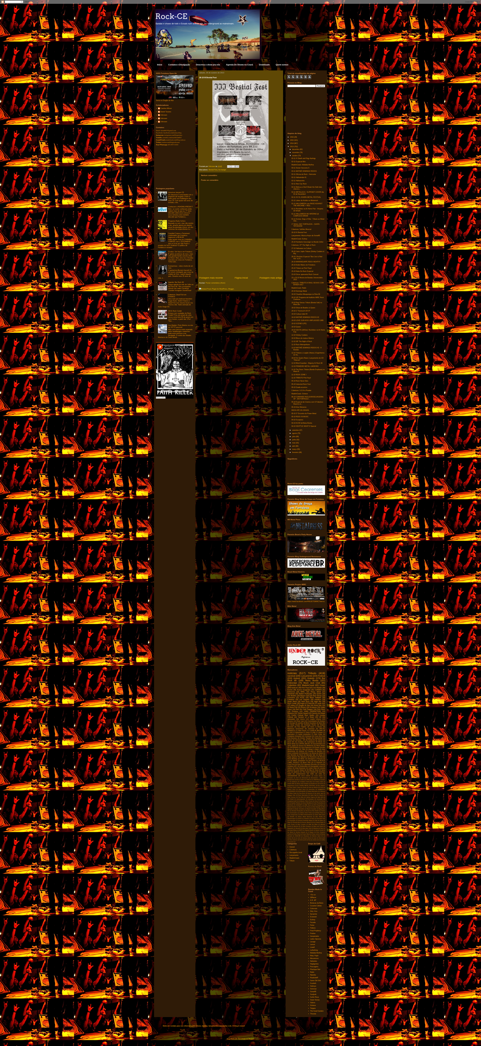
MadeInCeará (308, 685)
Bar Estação (317, 807)
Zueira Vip (290, 838)
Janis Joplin (291, 745)
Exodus (322, 721)
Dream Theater (305, 738)
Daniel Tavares (165, 112)
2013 (292, 146)
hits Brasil (290, 799)
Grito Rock (321, 709)
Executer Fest (321, 818)
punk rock (321, 703)
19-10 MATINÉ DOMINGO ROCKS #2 (305, 317)
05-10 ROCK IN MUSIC (300, 417)
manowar (311, 728)
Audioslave (311, 742)
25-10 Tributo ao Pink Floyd (301, 268)
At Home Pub (292, 707)
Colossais (313, 908)
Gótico (289, 768)
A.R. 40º (313, 900)
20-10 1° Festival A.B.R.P (300, 311)
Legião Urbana (315, 719)
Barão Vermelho (299, 809)
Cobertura (291, 685)
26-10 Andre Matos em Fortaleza (303, 265)
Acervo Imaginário (303, 690)
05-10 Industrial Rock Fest (301, 384)
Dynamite (313, 914)
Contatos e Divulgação (179, 65)
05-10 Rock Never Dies (299, 381)
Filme (288, 822)
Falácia (312, 928)
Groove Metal (306, 822)
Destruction (304, 766)
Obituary (322, 791)
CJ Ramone (318, 762)
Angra (302, 703)
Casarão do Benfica (315, 751)
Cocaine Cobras (316, 906)
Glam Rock (302, 789)
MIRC (303, 692)
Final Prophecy (315, 931)
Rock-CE (171, 16)
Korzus (301, 745)
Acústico (301, 742)
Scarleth (313, 983)
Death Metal (292, 702)
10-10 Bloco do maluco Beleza (302, 338)
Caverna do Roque (318, 713)
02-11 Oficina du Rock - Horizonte (303, 174)
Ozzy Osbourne (306, 747)
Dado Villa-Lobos (320, 814)
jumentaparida (301, 799)
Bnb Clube (318, 734)
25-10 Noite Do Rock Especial (302, 271)
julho (294, 436)
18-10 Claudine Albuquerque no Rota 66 (305, 294)
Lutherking (314, 950)
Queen (319, 694)
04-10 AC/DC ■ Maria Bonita (301, 423)
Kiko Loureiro (302, 824)
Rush (297, 749)
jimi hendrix (313, 760)
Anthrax (301, 751)
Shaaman (306, 836)
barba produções (304, 734)
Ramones (313, 757)
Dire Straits (319, 816)
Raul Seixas (317, 696)
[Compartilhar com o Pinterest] (238, 166)
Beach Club (304, 696)
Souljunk (313, 994)
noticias (292, 673)
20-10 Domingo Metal (299, 291)
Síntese (313, 1005)
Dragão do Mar (304, 705)
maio (294, 443)
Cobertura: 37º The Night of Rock (303, 245)
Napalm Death (309, 830)
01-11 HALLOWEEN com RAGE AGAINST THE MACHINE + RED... (306, 205)
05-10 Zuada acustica (299, 387)
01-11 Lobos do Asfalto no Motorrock (304, 200)
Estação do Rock (309, 818)
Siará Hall (313, 795)
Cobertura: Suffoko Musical (301, 229)
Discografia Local (317, 766)
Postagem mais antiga (271, 278)
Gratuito (310, 678)
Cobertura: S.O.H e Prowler (301, 390)
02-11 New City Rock (299, 184)
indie (312, 774)
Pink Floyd (305, 688)
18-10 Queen (296, 327)
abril (294, 446)
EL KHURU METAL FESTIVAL (306, 785)
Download (290, 694)
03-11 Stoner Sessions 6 (300, 168)
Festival (321, 676)
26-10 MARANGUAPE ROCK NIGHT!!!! (305, 262)
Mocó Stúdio (320, 745)
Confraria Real (318, 812)
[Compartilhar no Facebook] (235, 166)
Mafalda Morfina (316, 953)
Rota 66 (311, 703)
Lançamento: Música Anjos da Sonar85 (305, 235)
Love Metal (300, 770)
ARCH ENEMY (305, 775)
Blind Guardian (311, 723)
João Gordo (291, 824)
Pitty (314, 732)
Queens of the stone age (315, 793)
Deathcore (314, 783)
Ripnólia (313, 975)
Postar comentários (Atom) (215, 283)
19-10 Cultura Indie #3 (299, 314)
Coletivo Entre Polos (305, 812)
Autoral (296, 678)
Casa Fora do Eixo (293, 764)
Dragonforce (291, 785)
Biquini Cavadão (311, 809)
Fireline (312, 933)
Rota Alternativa (303, 795)
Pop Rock (302, 793)
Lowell (312, 947)
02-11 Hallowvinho (298, 181)
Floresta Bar (296, 822)
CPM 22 (308, 779)
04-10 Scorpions (297, 420)
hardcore (294, 688)
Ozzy (316, 770)
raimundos (291, 719)
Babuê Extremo (292, 807)
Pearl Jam (300, 721)
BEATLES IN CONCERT (294, 805)
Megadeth (290, 828)
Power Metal (306, 834)
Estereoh (313, 917)
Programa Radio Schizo (176, 221)
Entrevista (291, 692)
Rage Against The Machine (297, 757)
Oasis (308, 732)
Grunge (292, 723)
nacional (291, 676)
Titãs (303, 749)
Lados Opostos (315, 939)
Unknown (163, 115)
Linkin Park (313, 768)
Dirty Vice (313, 911)
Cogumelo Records (310, 764)
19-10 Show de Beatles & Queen (303, 308)
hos (309, 839)
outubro (295, 156)
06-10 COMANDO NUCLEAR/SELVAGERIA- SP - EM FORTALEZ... (307, 398)
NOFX (301, 830)
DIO (291, 732)
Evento (290, 690)
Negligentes (314, 964)
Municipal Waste (292, 830)
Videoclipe (292, 683)
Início (159, 65)
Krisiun (289, 740)
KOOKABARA (301, 791)
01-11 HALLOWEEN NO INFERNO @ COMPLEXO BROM (305, 215)
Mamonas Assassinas (295, 728)
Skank (321, 795)
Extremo (295, 711)
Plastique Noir (315, 969)
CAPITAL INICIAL (304, 743)
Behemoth (305, 777)
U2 (320, 717)
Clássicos (294, 781)
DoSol (300, 818)
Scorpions (313, 707)
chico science (293, 839)
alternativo (291, 734)
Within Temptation (299, 760)
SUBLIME (298, 836)
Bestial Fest (213, 170)
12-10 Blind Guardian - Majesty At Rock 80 (306, 363)
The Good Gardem (309, 772)
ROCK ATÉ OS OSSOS (300, 410)
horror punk (302, 839)
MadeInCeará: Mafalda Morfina (302, 165)
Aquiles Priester (295, 803)
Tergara (313, 1008)
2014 (292, 143)
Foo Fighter (301, 727)
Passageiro (314, 967)
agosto (294, 433)
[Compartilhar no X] (233, 166)
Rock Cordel (291, 703)
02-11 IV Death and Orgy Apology (303, 158)
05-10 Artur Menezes (299, 407)
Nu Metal (290, 832)
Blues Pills (306, 762)
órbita (293, 705)
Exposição (292, 820)
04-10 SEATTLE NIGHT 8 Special (303, 426)
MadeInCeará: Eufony (299, 239)
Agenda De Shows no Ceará (239, 65)
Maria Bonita (311, 680)
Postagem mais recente (211, 278)
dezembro (296, 149)
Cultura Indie (319, 781)
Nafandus (313, 961)
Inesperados (314, 936)
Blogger (251, 1039)
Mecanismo (314, 958)
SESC (302, 759)
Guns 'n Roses (316, 727)
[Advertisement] (240, 257)
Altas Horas (302, 730)
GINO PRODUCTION (312, 711)
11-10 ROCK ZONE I (299, 375)
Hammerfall (318, 738)
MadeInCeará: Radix (298, 288)
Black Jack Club (312, 683)
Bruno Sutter (300, 779)
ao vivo (298, 838)
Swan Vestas (315, 1000)
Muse (320, 755)
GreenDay (312, 789)
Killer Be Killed (313, 824)
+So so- (313, 895)
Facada (313, 922)
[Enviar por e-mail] (228, 166)
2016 (292, 137)
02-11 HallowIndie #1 (298, 177)
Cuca (316, 736)
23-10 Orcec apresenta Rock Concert (304, 274)
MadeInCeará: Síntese (299, 394)
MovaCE (298, 828)
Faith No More (319, 820)
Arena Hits (318, 705)
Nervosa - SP (300, 740)
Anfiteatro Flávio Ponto (305, 801)
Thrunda (313, 1014)
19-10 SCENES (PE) (299, 323)
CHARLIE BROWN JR (317, 730)
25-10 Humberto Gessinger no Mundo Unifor (307, 242)
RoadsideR (314, 978)
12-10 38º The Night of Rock (301, 341)
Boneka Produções (297, 810)
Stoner (320, 740)
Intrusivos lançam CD (176, 192)
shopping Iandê (292, 801)
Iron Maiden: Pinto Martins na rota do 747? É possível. (180, 326)
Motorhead (299, 732)
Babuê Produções (305, 694)
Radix (312, 972)
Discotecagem (291, 818)
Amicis (302, 719)
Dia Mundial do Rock (295, 755)
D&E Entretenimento (306, 814)
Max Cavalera (307, 826)
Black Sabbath (315, 698)
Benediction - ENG (317, 777)
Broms (303, 707)
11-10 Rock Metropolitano (300, 344)
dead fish (290, 742)
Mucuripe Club (307, 828)
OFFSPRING (294, 747)
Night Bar (317, 702)
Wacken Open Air (317, 836)
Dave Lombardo (292, 753)
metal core (316, 839)
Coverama (291, 698)
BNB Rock (308, 805)
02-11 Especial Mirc (298, 162)
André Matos (318, 775)
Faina (312, 925)
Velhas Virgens (310, 797)
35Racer (313, 897)
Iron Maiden (317, 688)
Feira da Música (313, 787)
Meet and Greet (318, 826)
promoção (320, 799)
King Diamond (300, 768)
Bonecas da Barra (316, 903)
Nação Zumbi (319, 830)
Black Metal (291, 743)
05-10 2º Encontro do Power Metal (303, 413)
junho (294, 440)
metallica (318, 700)
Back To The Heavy (305, 807)
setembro (295, 430)
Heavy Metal (316, 692)
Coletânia (290, 700)
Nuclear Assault (300, 832)
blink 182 (320, 797)
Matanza (290, 713)
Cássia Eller (290, 783)
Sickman (313, 989)
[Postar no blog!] (230, 166)
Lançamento (306, 676)
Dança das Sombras (303, 783)
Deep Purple (295, 725)
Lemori (312, 944)
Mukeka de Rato (318, 828)
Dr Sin (321, 783)
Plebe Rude (292, 793)
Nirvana (290, 721)
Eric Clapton (321, 785)
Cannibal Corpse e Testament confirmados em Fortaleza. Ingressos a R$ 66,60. (179, 235)
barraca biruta (307, 838)
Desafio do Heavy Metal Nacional (301, 816)
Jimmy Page (319, 822)
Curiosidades (312, 721)
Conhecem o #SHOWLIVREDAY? (180, 207)
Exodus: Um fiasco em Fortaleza (180, 252)
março (294, 449)
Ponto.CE (311, 740)
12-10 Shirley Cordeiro (299, 335)
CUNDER (318, 690)
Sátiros (312, 1003)
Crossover (308, 736)
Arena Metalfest (307, 803)
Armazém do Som (293, 777)
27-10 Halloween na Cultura (301, 248)
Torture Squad (303, 713)
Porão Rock (296, 834)
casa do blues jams (319, 838)
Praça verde (315, 834)
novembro (296, 152)
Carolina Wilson (166, 108)
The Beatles (291, 696)
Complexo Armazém (294, 736)
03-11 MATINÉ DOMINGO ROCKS (304, 171)
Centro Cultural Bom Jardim (302, 715)
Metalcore (310, 745)
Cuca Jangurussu (292, 814)
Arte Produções (318, 803)
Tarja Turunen (291, 797)
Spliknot (296, 772)
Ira (313, 822)
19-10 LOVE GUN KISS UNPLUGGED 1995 (307, 320)
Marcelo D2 (297, 826)
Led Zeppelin (304, 700)
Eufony (312, 920)
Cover (322, 685)
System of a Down (306, 717)
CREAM (315, 779)
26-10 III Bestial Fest (299, 232)
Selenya (313, 986)
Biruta (320, 742)
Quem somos (282, 65)
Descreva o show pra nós (208, 65)
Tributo (312, 673)
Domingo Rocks (310, 725)
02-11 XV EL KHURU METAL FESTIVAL (306, 197)
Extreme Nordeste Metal (305, 820)
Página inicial (241, 278)
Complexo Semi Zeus (306, 781)
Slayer (320, 732)
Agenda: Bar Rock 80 (176, 282)
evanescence (300, 774)
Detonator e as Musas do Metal (312, 753)
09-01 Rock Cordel (175, 311)
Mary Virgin (314, 956)
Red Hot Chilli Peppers (304, 709)
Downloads (264, 65)
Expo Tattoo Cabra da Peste (297, 787)
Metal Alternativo (313, 791)
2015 (292, 140)
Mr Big (309, 770)
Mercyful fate (310, 755)
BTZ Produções (318, 805)
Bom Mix (322, 723)
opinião (300, 723)
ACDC (302, 698)
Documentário (318, 743)
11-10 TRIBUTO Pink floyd (301, 378)
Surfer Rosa (314, 997)
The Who (301, 797)
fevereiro (295, 452)
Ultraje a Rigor (313, 749)
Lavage (312, 942)
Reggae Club (291, 795)
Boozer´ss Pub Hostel (312, 810)
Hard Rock (305, 702)
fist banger (222, 170)
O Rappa (311, 832)
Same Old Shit (315, 980)
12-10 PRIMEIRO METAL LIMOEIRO (305, 366)
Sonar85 (313, 991)
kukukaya (311, 799)
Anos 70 (317, 801)
